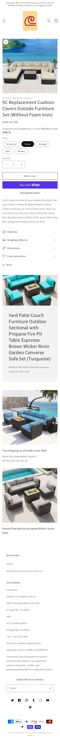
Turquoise (11, 144)
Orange (43, 144)
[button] (4, 20)
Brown (21, 151)
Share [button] (9, 264)
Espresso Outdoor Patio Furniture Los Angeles (28, 733)
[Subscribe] (49, 688)
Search (9, 563)
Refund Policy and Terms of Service (24, 571)
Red (8, 151)
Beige (28, 144)
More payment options (30, 192)
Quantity (6, 158)
